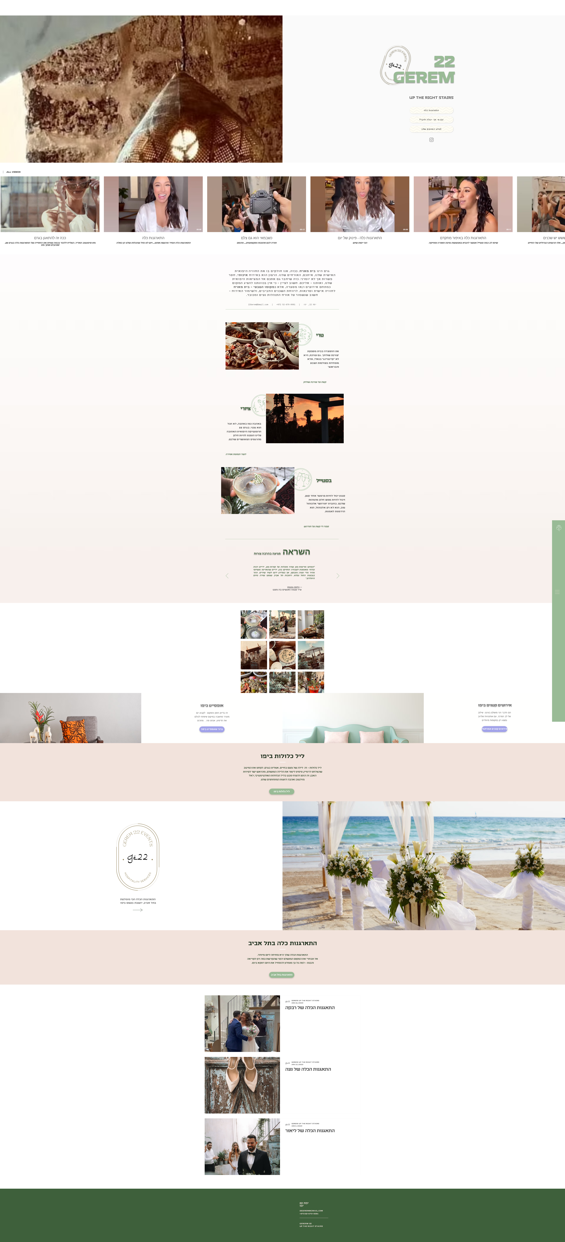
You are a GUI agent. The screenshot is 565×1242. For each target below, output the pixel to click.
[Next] (338, 576)
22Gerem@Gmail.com (258, 305)
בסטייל (324, 480)
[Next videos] (561, 203)
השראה (282, 551)
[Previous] (227, 576)
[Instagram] (431, 140)
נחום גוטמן (293, 587)
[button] (557, 592)
